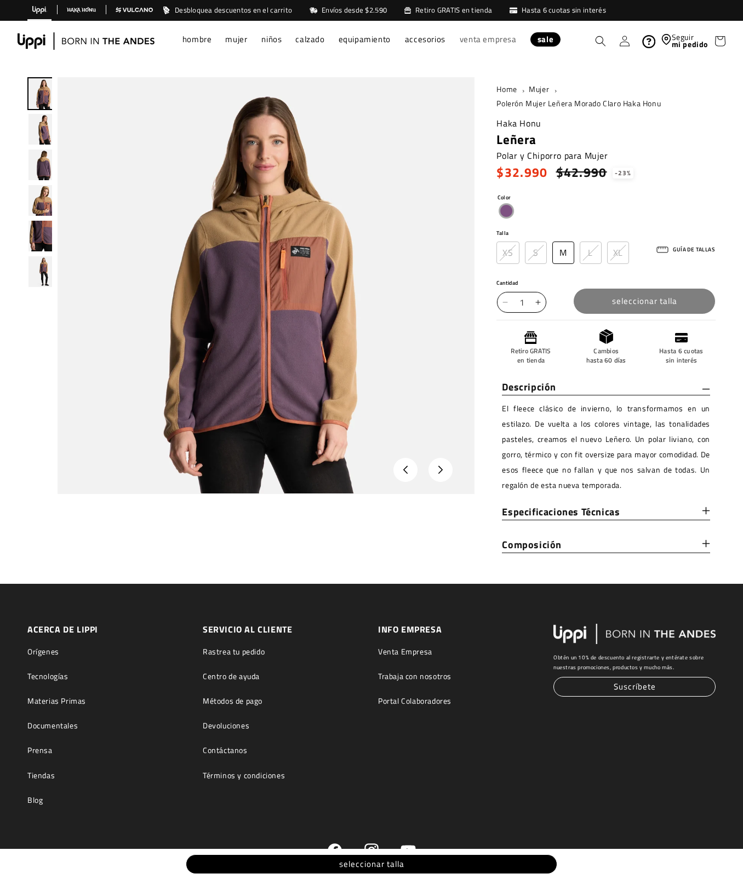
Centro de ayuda (231, 676)
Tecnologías (47, 676)
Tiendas (41, 775)
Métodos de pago (232, 700)
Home (506, 89)
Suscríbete (635, 687)
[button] (197, 40)
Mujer (539, 89)
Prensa (40, 750)
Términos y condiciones (244, 775)
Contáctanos (225, 750)
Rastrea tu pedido (234, 651)
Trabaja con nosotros (414, 676)
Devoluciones (226, 726)
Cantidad (507, 283)
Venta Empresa (405, 651)
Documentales (52, 726)
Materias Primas (56, 700)
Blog (35, 800)
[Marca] (39, 10)
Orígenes (43, 651)
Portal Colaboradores (414, 700)
